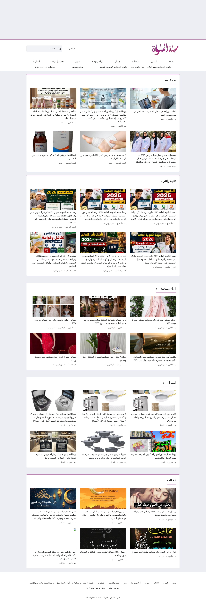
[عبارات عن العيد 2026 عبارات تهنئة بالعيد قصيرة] (153, 546)
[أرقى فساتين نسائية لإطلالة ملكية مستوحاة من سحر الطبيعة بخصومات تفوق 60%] (103, 313)
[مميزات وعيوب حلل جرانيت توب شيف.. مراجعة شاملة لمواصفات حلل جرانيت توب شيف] (103, 447)
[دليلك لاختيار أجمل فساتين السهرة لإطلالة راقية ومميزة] (103, 350)
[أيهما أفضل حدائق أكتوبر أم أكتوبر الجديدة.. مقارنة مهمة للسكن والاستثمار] (153, 447)
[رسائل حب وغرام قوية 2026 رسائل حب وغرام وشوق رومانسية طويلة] (153, 506)
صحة (173, 80)
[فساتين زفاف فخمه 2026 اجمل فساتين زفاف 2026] (53, 313)
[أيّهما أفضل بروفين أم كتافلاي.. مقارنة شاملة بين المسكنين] (53, 149)
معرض (50, 328)
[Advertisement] (122, 19)
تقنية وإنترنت (159, 224)
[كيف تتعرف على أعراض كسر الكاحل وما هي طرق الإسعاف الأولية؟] (103, 149)
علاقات (162, 519)
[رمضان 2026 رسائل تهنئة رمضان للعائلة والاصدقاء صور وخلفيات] (103, 546)
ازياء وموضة (168, 288)
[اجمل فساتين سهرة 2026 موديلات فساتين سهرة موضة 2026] (153, 313)
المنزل (172, 382)
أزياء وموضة (160, 328)
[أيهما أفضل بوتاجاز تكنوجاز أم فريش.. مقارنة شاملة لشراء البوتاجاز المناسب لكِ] (53, 447)
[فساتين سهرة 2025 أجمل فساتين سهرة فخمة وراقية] (53, 350)
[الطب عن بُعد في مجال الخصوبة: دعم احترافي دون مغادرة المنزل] (153, 108)
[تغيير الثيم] (71, 48)
